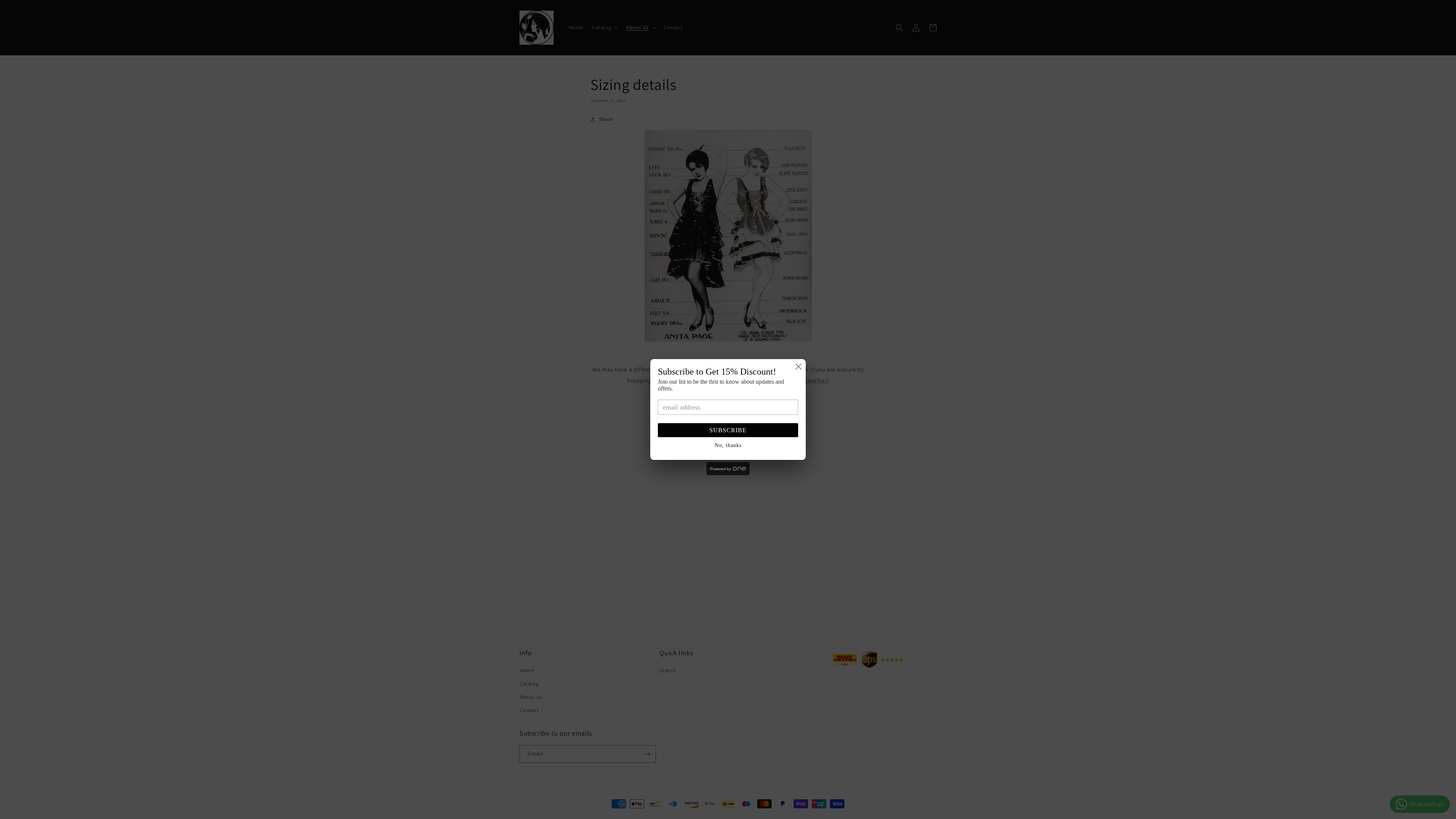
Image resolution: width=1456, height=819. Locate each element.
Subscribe (728, 430)
